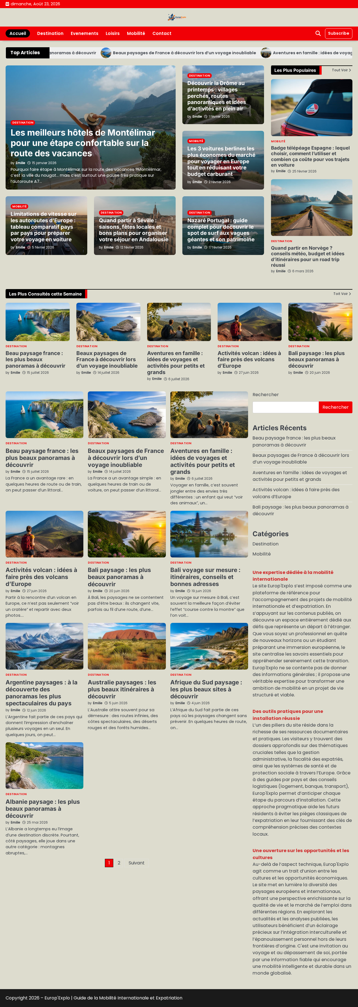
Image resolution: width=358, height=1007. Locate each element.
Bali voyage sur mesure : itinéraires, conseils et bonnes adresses (205, 576)
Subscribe (338, 33)
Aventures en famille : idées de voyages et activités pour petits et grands (176, 362)
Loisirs (113, 33)
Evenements (84, 33)
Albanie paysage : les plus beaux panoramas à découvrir (43, 808)
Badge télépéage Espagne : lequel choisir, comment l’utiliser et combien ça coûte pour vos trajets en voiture (310, 156)
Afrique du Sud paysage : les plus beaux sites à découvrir (206, 689)
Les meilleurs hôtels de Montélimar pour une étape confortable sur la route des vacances (83, 142)
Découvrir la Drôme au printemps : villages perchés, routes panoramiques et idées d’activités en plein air (216, 96)
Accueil (18, 33)
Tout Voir (340, 70)
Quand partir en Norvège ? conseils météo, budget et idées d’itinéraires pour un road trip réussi (307, 256)
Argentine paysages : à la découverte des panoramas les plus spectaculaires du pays (41, 693)
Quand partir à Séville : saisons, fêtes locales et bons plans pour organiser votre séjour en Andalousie (133, 230)
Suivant (137, 863)
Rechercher (266, 394)
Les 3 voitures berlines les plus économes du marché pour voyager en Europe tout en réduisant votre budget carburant (221, 161)
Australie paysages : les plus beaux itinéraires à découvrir (122, 689)
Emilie (281, 171)
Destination (50, 33)
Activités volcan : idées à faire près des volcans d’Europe (249, 359)
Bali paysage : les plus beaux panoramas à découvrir (316, 359)
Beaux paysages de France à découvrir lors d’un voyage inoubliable (164, 53)
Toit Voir (340, 294)
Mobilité (136, 33)
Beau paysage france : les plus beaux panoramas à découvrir (35, 359)
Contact (161, 33)
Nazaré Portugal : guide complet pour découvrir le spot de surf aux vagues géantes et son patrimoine (221, 230)
